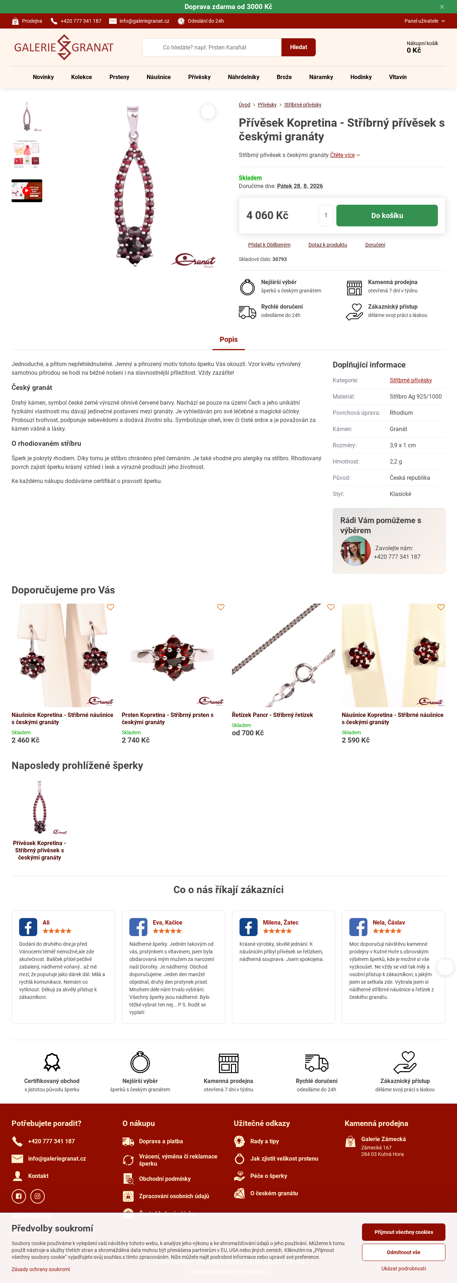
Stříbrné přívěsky (411, 380)
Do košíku (387, 215)
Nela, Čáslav (389, 922)
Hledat (298, 47)
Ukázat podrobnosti (403, 1268)
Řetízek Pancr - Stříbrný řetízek (272, 715)
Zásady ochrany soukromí (41, 1269)
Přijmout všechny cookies (404, 1232)
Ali (46, 922)
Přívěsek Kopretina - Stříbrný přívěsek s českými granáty (39, 850)
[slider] (57, 931)
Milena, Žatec (280, 922)
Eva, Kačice (167, 922)
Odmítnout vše (404, 1252)
